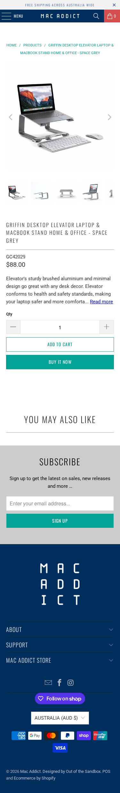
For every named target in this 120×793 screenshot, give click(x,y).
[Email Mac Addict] (48, 683)
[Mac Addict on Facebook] (60, 683)
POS (106, 771)
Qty (9, 314)
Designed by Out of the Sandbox (71, 771)
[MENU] (3, 16)
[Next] (109, 117)
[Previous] (11, 117)
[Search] (96, 16)
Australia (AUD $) (56, 718)
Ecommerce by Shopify (34, 778)
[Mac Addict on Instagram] (71, 683)
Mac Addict (30, 771)
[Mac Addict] (60, 16)
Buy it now (60, 361)
